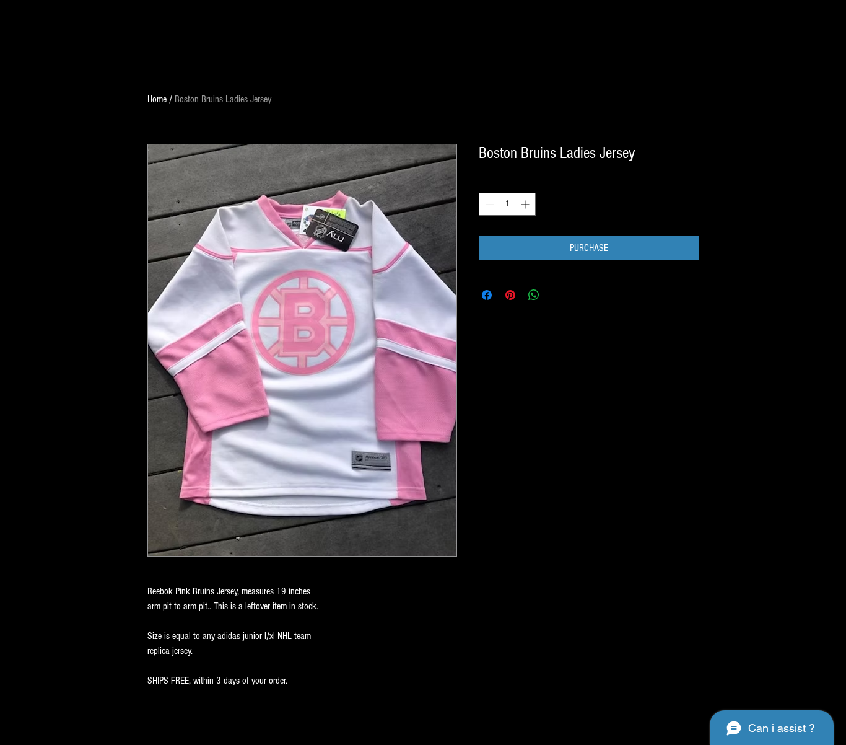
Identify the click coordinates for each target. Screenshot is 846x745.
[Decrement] (488, 204)
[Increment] (526, 204)
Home (157, 99)
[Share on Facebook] (486, 295)
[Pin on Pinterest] (510, 295)
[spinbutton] (507, 204)
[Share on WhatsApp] (533, 295)
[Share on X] (557, 295)
